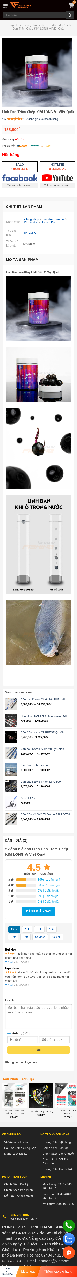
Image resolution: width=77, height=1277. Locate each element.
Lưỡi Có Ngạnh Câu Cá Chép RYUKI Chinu (14, 1112)
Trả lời (9, 962)
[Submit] (70, 15)
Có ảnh (56, 937)
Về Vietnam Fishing (16, 1142)
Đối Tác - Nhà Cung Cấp (20, 1148)
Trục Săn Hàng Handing (41, 1111)
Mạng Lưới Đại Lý (15, 1153)
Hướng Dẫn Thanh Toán (58, 1169)
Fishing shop (30, 25)
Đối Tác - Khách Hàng (18, 1195)
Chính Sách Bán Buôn (18, 1190)
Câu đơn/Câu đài (52, 25)
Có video (40, 937)
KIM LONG (29, 232)
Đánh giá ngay (38, 911)
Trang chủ (12, 25)
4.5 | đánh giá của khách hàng (30, 119)
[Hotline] (69, 1226)
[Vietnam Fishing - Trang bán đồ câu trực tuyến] (20, 5)
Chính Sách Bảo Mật (56, 1148)
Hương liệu (48, 222)
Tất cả (14, 929)
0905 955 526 (65, 1203)
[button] (5, 5)
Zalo (19, 167)
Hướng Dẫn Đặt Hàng (57, 1142)
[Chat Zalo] (69, 1239)
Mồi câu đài (29, 222)
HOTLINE (57, 167)
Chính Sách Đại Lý (16, 1184)
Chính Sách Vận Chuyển (59, 1153)
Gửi (38, 1050)
